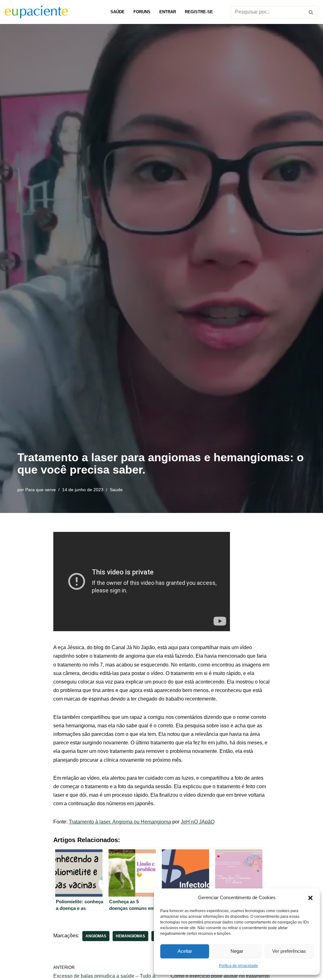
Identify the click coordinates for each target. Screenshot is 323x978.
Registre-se (199, 11)
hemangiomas (130, 936)
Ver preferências (289, 951)
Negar (237, 951)
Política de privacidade (238, 965)
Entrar (167, 11)
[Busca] (311, 12)
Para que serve (40, 489)
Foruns (141, 11)
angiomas (95, 936)
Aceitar (185, 951)
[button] (310, 897)
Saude (116, 489)
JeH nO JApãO (197, 821)
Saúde (117, 11)
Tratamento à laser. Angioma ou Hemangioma (120, 821)
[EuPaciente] (36, 12)
